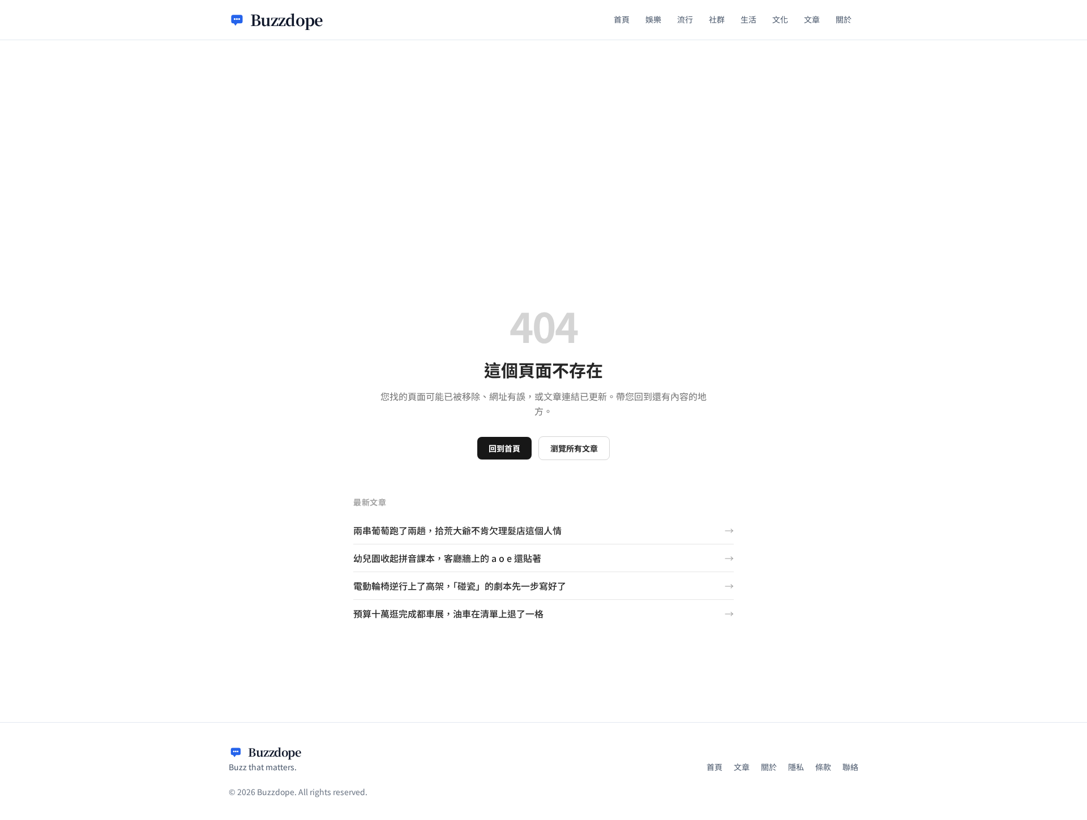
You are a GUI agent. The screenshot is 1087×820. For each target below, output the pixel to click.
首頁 (622, 19)
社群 (717, 19)
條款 (823, 766)
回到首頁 (504, 448)
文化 (780, 19)
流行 (685, 19)
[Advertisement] (543, 125)
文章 (812, 19)
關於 (843, 19)
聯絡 (850, 766)
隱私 (796, 766)
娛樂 (653, 19)
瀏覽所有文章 (574, 448)
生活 (748, 19)
